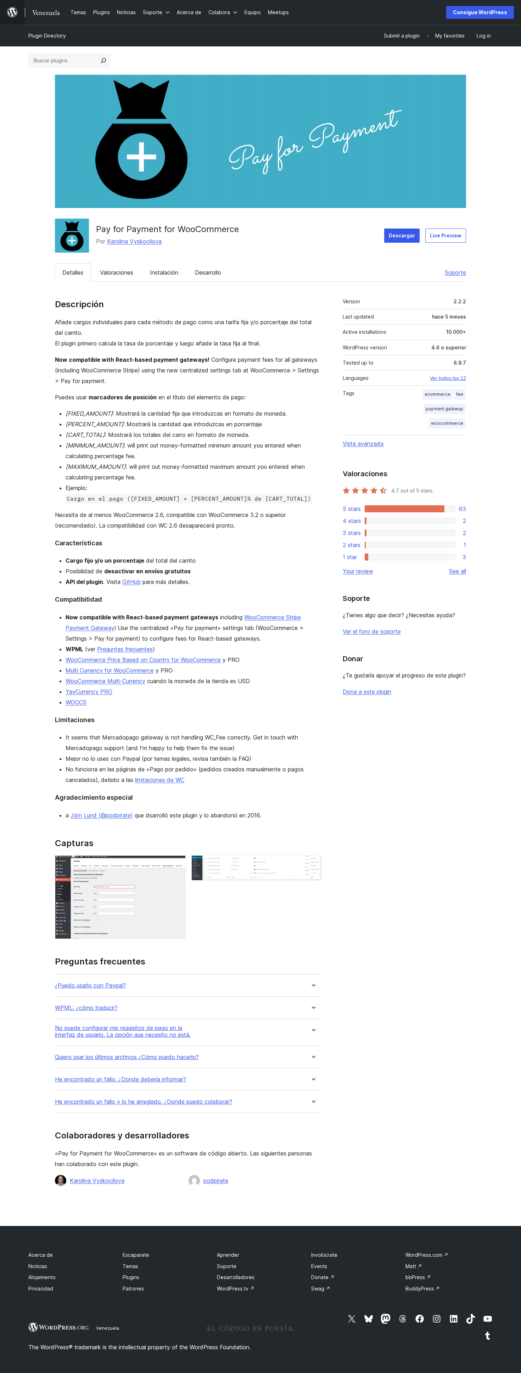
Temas (130, 1266)
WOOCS (76, 702)
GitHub (131, 581)
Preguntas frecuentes (125, 649)
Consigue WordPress (480, 12)
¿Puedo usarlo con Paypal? (90, 985)
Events (319, 1266)
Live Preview (445, 235)
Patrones (133, 1288)
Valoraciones (116, 272)
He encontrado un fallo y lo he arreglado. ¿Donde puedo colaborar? (143, 1101)
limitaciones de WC (159, 779)
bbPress (418, 1277)
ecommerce (437, 394)
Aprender (228, 1255)
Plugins (131, 1277)
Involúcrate (324, 1255)
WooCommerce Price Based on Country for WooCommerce (143, 659)
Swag (320, 1288)
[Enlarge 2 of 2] (312, 864)
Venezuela (107, 1328)
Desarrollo (208, 272)
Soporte (455, 272)
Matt (413, 1266)
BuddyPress (422, 1288)
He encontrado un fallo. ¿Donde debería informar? (120, 1079)
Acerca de (40, 1255)
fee (459, 394)
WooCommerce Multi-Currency (105, 681)
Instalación (164, 272)
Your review (358, 571)
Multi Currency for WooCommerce (110, 670)
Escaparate (136, 1255)
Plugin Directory (47, 36)
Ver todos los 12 (448, 378)
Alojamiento (42, 1277)
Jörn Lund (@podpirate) (102, 815)
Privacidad (40, 1288)
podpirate (215, 1180)
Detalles (72, 272)
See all (457, 571)
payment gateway (444, 408)
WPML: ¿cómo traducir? (86, 1008)
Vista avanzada (363, 443)
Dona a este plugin (367, 691)
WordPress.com (426, 1255)
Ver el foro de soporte (372, 631)
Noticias (37, 1266)
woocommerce (447, 423)
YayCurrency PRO (89, 691)
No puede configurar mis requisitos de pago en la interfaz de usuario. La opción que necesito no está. (123, 1031)
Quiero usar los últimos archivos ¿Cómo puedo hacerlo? (127, 1057)
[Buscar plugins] (103, 61)
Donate (323, 1277)
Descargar (402, 235)
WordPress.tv (235, 1288)
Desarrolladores (235, 1277)
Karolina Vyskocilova (134, 241)
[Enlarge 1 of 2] (176, 864)
